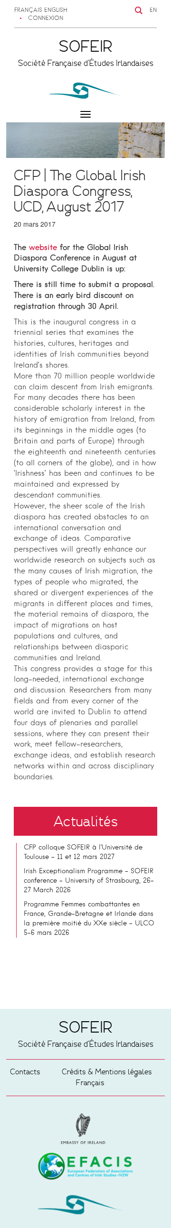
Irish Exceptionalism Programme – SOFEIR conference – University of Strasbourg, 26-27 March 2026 (89, 881)
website (43, 248)
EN (153, 10)
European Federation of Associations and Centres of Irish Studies (85, 1128)
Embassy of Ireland (85, 1167)
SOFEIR (85, 1206)
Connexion (45, 18)
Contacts (25, 1071)
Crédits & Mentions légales (107, 1071)
